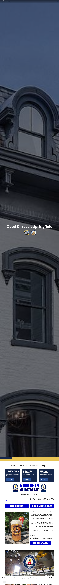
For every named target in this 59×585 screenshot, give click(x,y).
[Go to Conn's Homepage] (6, 1)
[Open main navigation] (57, 1)
